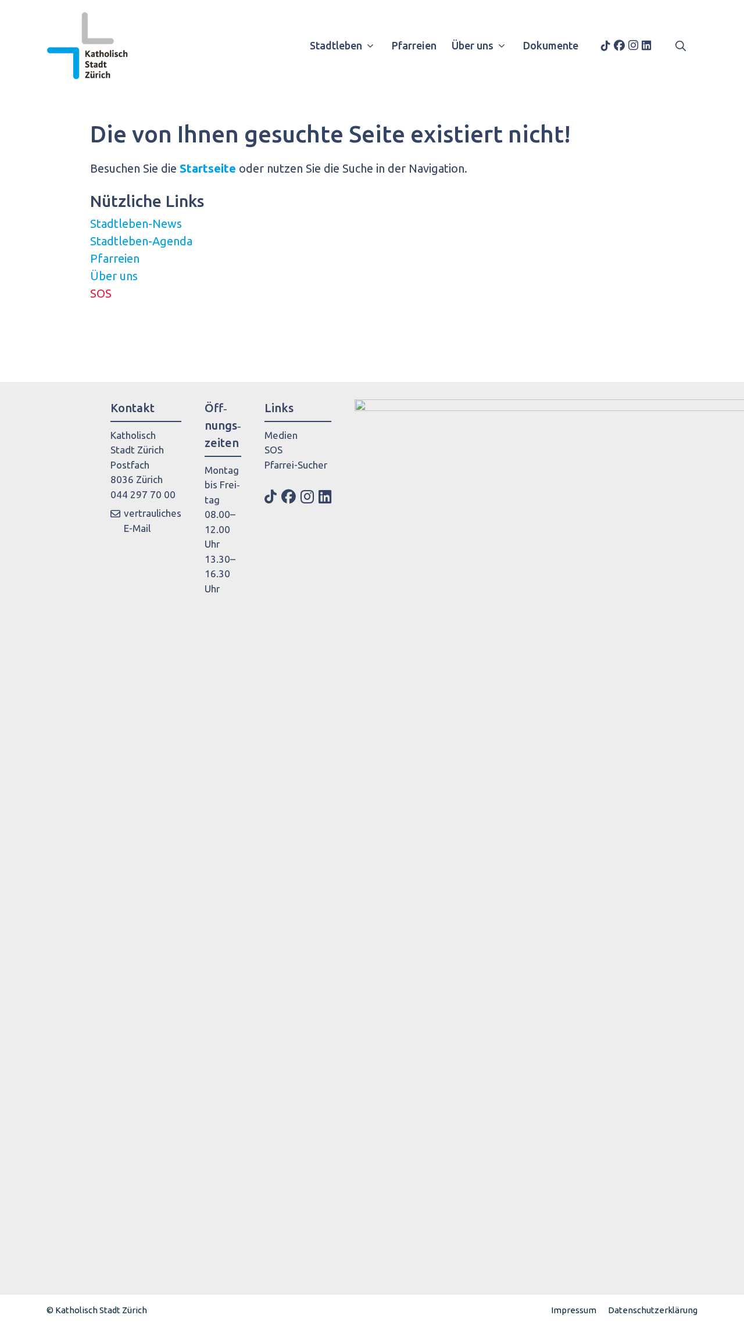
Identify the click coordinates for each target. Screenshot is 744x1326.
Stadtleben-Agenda (141, 241)
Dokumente (550, 45)
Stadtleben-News (136, 223)
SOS (101, 293)
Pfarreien (414, 45)
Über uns (472, 45)
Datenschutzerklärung (653, 1310)
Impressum (573, 1310)
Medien (281, 435)
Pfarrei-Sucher (295, 464)
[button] (681, 45)
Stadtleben (336, 45)
